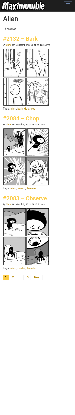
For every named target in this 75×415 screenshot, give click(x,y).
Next (37, 277)
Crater (21, 268)
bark (20, 108)
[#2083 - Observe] (26, 236)
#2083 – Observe (25, 198)
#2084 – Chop (21, 118)
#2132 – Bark (20, 38)
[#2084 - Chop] (26, 156)
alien (13, 108)
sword (21, 188)
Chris (9, 45)
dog (26, 108)
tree (32, 108)
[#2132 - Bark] (26, 77)
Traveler (32, 188)
